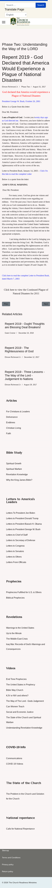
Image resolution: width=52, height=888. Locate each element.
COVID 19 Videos (14, 764)
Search (40, 5)
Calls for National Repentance (20, 829)
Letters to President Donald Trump (22, 518)
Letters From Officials (16, 562)
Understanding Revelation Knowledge (24, 728)
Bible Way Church (14, 690)
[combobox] (20, 5)
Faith (8, 433)
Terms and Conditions (11, 857)
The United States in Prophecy (20, 684)
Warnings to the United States (20, 628)
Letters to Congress (15, 546)
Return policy (7, 871)
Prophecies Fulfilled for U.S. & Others (23, 592)
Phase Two (25, 87)
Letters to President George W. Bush (23, 529)
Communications (14, 758)
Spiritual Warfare (14, 469)
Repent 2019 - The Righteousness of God (19, 349)
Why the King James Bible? (19, 480)
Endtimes (10, 422)
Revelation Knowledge (17, 474)
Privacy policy (7, 864)
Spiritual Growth (13, 463)
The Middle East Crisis (17, 639)
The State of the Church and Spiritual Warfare (23, 719)
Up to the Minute (14, 633)
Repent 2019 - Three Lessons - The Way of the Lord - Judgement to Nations (25, 375)
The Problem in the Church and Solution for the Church (25, 796)
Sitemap (5, 850)
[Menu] (3, 22)
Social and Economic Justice (19, 712)
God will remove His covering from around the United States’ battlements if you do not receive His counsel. (25, 224)
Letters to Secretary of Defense (20, 540)
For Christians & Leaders (18, 411)
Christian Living (13, 428)
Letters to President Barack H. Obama (24, 524)
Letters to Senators (15, 551)
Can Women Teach (15, 706)
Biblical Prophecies (15, 598)
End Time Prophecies (16, 679)
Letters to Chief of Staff (16, 535)
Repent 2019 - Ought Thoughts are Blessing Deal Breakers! (25, 325)
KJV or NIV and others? (17, 695)
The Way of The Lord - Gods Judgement (25, 701)
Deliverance (12, 417)
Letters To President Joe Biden (20, 513)
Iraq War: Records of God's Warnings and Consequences (25, 646)
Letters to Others (14, 557)
